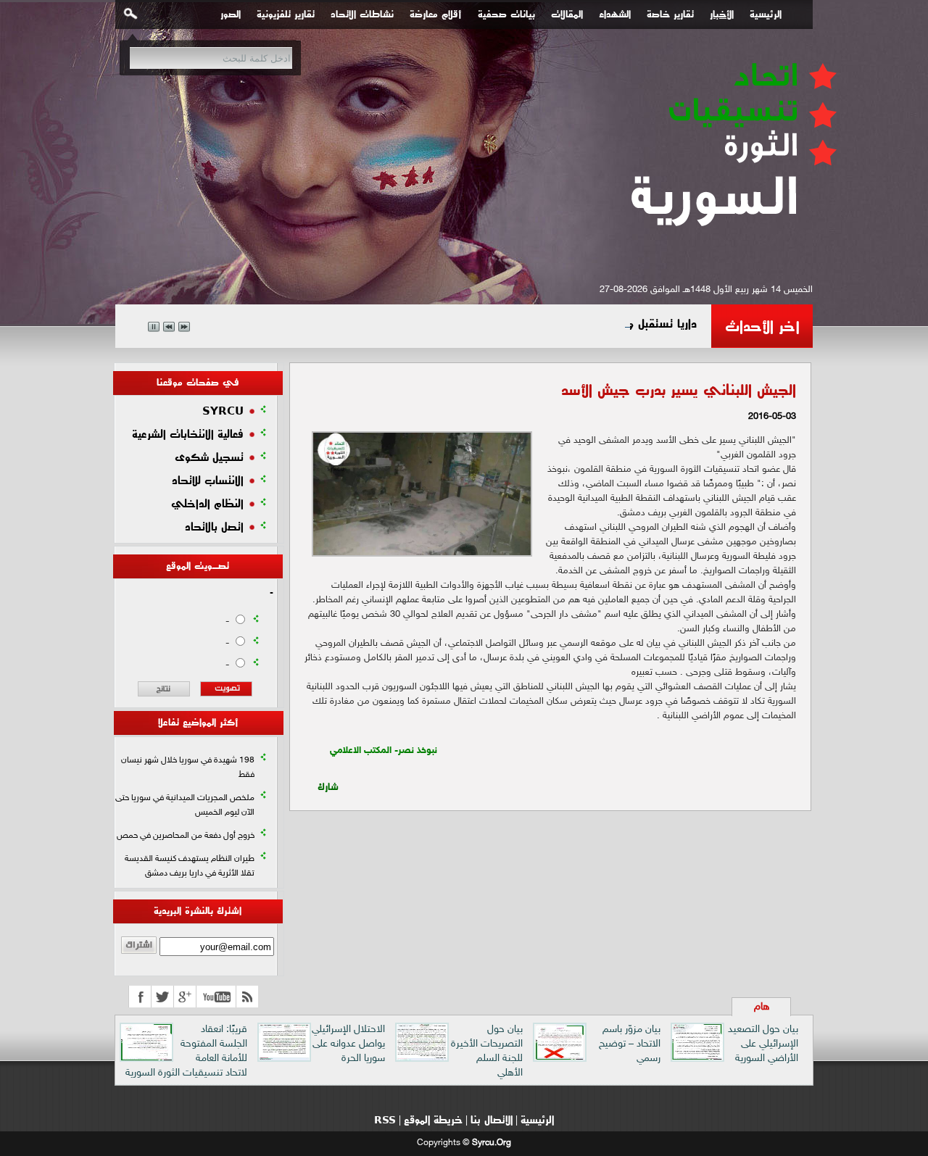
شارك (328, 783)
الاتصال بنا (492, 1120)
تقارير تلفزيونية (286, 14)
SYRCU (223, 411)
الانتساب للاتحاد (208, 480)
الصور (230, 14)
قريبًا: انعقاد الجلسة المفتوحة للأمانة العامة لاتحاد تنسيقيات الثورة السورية (186, 1051)
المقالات (567, 14)
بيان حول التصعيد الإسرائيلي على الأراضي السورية (763, 1044)
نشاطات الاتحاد (362, 14)
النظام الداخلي (207, 503)
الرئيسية (766, 14)
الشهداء (615, 14)
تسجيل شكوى (209, 457)
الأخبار (722, 14)
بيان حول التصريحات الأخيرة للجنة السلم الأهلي (487, 1051)
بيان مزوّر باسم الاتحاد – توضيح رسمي (629, 1044)
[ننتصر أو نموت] (731, 251)
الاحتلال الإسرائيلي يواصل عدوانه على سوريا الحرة (348, 1044)
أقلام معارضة (436, 14)
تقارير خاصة (670, 14)
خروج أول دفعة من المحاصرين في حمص (185, 836)
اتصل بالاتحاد (214, 527)
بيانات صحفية (506, 14)
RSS (385, 1120)
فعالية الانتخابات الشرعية (188, 434)
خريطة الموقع (433, 1120)
